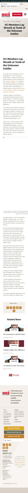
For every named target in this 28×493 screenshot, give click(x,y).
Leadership (18, 21)
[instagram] (10, 445)
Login (26, 8)
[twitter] (7, 445)
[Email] (14, 310)
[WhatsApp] (20, 307)
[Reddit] (14, 307)
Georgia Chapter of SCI (12, 81)
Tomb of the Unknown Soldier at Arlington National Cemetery (14, 90)
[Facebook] (7, 307)
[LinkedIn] (17, 307)
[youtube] (4, 448)
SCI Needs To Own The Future (14, 366)
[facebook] (4, 445)
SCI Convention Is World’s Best (14, 334)
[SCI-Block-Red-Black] (6, 12)
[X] (10, 307)
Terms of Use (21, 460)
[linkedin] (7, 448)
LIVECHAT (14, 483)
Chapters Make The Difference (14, 350)
